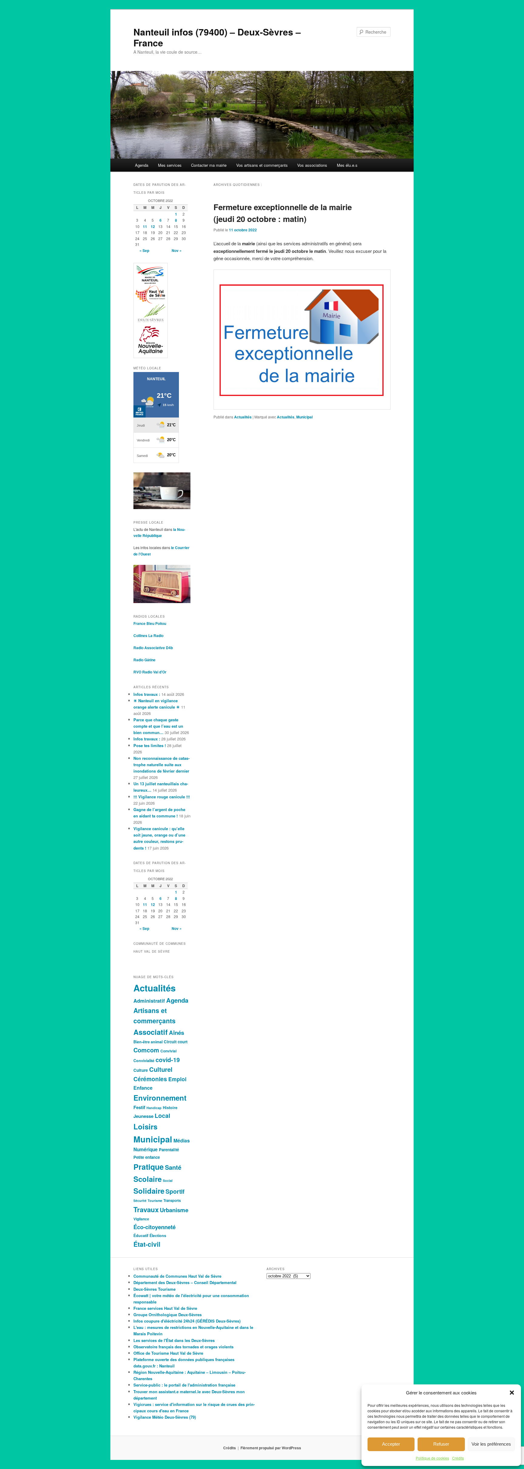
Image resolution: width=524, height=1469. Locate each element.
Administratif (149, 1000)
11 (145, 226)
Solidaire (148, 1191)
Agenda (141, 165)
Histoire (170, 1107)
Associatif (150, 1032)
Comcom (146, 1050)
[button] (512, 1393)
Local (162, 1115)
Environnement (159, 1097)
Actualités (243, 417)
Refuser (441, 1444)
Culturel (161, 1069)
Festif (139, 1107)
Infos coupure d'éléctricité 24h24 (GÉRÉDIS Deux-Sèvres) (186, 1321)
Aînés (176, 1032)
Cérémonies (150, 1079)
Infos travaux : (146, 694)
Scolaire (147, 1179)
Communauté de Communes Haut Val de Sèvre (177, 1276)
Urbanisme (174, 1210)
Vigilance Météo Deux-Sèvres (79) (164, 1417)
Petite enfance (146, 1157)
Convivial (168, 1051)
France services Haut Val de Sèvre (165, 1308)
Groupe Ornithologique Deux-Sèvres (167, 1314)
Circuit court (175, 1042)
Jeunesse (143, 1116)
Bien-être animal (148, 1042)
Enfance (143, 1087)
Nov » (177, 250)
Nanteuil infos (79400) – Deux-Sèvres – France (217, 37)
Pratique (148, 1166)
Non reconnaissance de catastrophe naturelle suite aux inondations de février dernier (161, 764)
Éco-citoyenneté (154, 1227)
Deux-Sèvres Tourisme (154, 1289)
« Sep (144, 250)
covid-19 (168, 1059)
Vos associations (312, 165)
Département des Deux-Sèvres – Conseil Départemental (185, 1282)
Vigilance (141, 1219)
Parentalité (169, 1149)
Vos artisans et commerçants (262, 165)
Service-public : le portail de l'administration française (184, 1385)
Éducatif (140, 1235)
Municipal (304, 417)
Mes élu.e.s (347, 165)
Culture (140, 1070)
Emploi (177, 1079)
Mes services (170, 165)
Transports (172, 1200)
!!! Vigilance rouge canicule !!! (161, 797)
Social (168, 1180)
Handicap (154, 1107)
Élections (157, 1235)
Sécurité (139, 1200)
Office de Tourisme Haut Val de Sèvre (168, 1353)
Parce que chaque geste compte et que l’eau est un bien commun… (158, 726)
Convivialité (143, 1060)
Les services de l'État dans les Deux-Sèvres (174, 1340)
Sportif (175, 1191)
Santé (173, 1167)
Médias (181, 1140)
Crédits (458, 1458)
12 (153, 226)
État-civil (146, 1244)
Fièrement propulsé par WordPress (270, 1448)
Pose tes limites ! (149, 745)
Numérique (145, 1149)
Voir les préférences (491, 1444)
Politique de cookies (432, 1458)
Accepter (391, 1444)
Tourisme (155, 1200)
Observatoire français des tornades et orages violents (183, 1347)
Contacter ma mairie (209, 165)
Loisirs (145, 1126)
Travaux (146, 1209)
